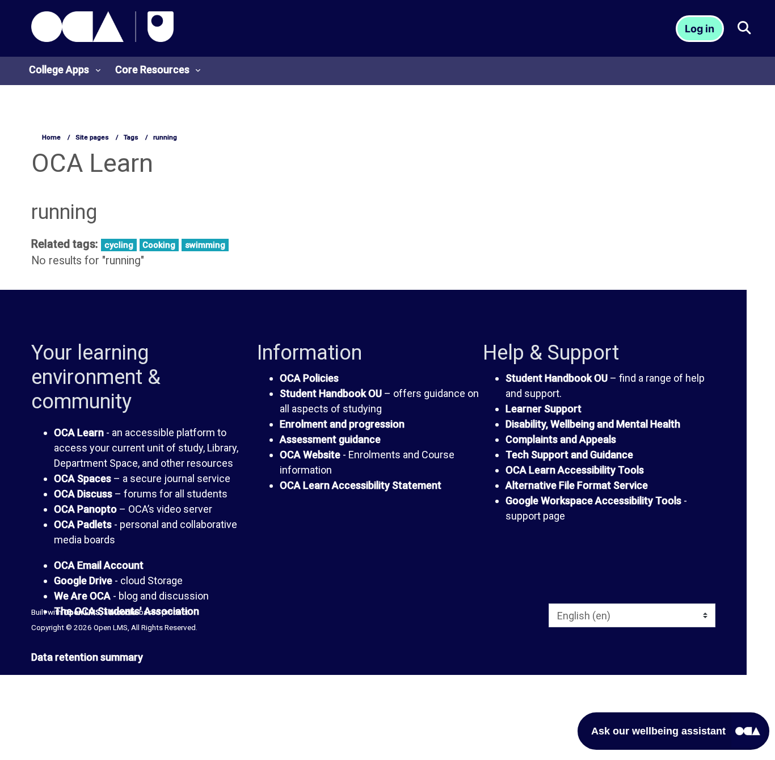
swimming (205, 245)
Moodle (123, 612)
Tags (131, 137)
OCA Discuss (83, 494)
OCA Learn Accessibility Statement (360, 485)
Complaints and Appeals (561, 439)
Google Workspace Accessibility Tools (593, 500)
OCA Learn (79, 432)
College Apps (59, 69)
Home (51, 137)
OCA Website (310, 455)
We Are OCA (82, 596)
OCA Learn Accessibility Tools (575, 470)
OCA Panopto (85, 509)
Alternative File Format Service (577, 485)
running (165, 137)
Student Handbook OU (331, 393)
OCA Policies (309, 378)
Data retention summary (87, 657)
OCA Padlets (83, 524)
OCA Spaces (82, 478)
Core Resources (152, 69)
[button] (743, 28)
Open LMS (82, 612)
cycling (118, 245)
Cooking (158, 245)
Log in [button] (699, 29)
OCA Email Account (99, 565)
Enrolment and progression (342, 424)
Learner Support (544, 409)
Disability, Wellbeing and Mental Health (593, 424)
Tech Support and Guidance (569, 455)
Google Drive (83, 580)
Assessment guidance (330, 439)
